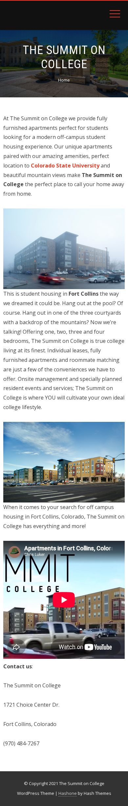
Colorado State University (65, 165)
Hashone (67, 793)
